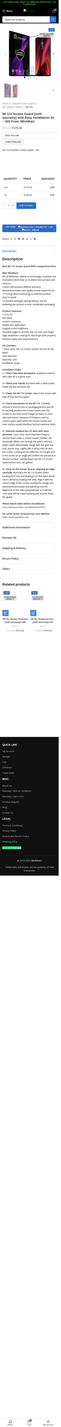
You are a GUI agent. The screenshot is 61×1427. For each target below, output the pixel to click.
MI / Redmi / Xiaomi (12, 106)
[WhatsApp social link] (31, 239)
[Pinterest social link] (23, 239)
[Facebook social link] (11, 239)
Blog (4, 807)
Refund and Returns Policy (15, 836)
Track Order (8, 772)
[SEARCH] (53, 19)
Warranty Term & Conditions (16, 790)
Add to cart (26, 205)
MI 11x (29, 106)
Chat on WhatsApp (11, 847)
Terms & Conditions (12, 825)
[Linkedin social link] (27, 239)
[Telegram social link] (35, 239)
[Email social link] (19, 239)
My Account (8, 751)
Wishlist (6, 756)
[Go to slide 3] (31, 77)
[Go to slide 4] (34, 77)
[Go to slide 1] (24, 77)
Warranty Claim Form (13, 796)
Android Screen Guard (23, 103)
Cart (4, 762)
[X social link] (15, 239)
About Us (7, 785)
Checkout (7, 767)
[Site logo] (29, 10)
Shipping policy (9, 841)
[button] (5, 53)
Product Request (10, 801)
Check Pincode (13, 141)
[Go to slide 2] (28, 77)
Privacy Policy (9, 830)
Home (5, 103)
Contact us (7, 812)
